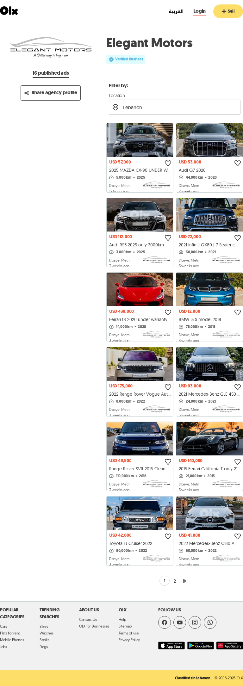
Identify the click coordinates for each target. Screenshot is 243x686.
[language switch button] (173, 11)
